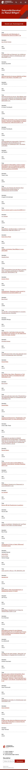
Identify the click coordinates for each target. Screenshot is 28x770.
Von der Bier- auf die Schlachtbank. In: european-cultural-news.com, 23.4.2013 (14, 312)
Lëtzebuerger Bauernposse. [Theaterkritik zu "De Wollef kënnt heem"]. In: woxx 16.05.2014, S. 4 (14, 418)
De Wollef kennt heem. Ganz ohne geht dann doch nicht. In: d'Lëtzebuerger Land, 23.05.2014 (14, 354)
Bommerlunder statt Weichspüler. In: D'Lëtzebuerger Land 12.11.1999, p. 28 (11, 34)
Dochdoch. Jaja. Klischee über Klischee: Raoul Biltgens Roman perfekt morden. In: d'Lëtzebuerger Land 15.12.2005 (12, 189)
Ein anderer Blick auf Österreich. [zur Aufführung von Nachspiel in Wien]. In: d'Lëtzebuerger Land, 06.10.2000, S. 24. (14, 56)
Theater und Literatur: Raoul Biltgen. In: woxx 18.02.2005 (13, 249)
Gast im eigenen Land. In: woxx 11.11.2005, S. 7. (13, 210)
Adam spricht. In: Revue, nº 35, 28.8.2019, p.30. (13, 570)
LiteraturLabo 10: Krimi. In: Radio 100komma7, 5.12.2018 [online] (13, 545)
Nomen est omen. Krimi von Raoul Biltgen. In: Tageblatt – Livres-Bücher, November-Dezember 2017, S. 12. (13, 464)
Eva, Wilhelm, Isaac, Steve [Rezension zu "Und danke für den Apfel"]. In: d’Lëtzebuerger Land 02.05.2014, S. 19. (13, 375)
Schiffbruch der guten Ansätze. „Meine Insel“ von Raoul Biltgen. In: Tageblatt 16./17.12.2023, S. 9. (14, 654)
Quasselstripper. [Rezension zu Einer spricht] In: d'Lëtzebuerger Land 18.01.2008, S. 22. (13, 292)
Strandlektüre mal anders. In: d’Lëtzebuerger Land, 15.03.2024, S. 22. (14, 700)
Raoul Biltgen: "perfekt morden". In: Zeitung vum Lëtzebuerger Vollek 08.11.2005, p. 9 (13, 229)
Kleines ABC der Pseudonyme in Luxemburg (12, 505)
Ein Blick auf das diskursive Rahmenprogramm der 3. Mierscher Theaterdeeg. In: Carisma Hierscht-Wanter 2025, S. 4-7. (14, 722)
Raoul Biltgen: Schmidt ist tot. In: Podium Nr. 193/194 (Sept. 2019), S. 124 (12, 610)
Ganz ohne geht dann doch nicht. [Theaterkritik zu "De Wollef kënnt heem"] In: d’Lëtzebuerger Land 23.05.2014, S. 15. (14, 397)
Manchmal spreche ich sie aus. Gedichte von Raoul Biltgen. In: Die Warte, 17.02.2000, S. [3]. (14, 76)
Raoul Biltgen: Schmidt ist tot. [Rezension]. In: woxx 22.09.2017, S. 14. (13, 485)
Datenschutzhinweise (8, 767)
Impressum (5, 766)
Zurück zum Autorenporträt (14, 24)
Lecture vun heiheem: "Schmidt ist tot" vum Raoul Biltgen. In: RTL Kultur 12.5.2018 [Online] (14, 524)
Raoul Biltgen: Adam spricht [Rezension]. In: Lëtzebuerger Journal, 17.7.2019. (12, 590)
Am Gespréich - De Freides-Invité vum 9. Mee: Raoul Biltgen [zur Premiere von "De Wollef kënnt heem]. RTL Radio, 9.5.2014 (14, 333)
